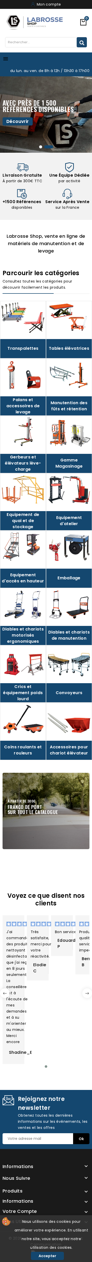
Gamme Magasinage (69, 463)
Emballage (68, 578)
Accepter (47, 1255)
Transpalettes (22, 348)
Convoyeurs (69, 693)
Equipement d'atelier (69, 521)
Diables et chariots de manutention (69, 635)
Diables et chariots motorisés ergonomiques (23, 635)
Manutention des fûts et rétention (69, 406)
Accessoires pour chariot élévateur (69, 750)
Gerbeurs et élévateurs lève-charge (23, 463)
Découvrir (17, 121)
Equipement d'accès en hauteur (23, 578)
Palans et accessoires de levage (23, 406)
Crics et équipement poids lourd (23, 693)
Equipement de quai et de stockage (23, 521)
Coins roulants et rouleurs (23, 750)
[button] (46, 1066)
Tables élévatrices (69, 348)
